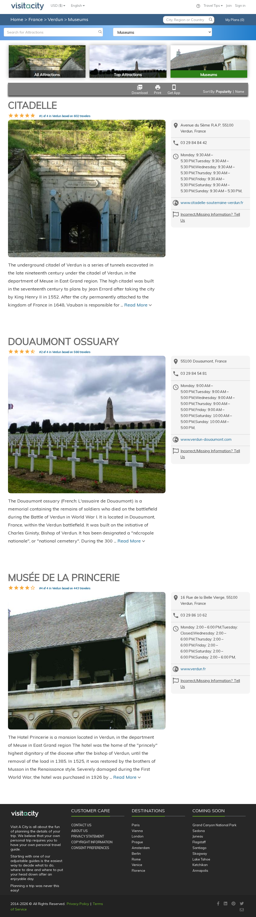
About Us (79, 831)
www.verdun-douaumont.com (206, 439)
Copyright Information (91, 842)
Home (16, 19)
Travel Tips (212, 6)
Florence (138, 870)
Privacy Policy (78, 904)
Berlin (136, 854)
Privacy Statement (87, 836)
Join (229, 6)
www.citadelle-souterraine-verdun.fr (211, 202)
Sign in (240, 6)
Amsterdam (141, 848)
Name (239, 92)
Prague (137, 842)
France (36, 19)
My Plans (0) (235, 20)
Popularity (224, 92)
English (77, 6)
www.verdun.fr (193, 668)
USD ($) (57, 6)
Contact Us (81, 825)
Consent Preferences (90, 848)
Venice (137, 865)
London (138, 836)
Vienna (137, 831)
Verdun (56, 19)
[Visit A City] (24, 814)
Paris (136, 825)
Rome (136, 859)
